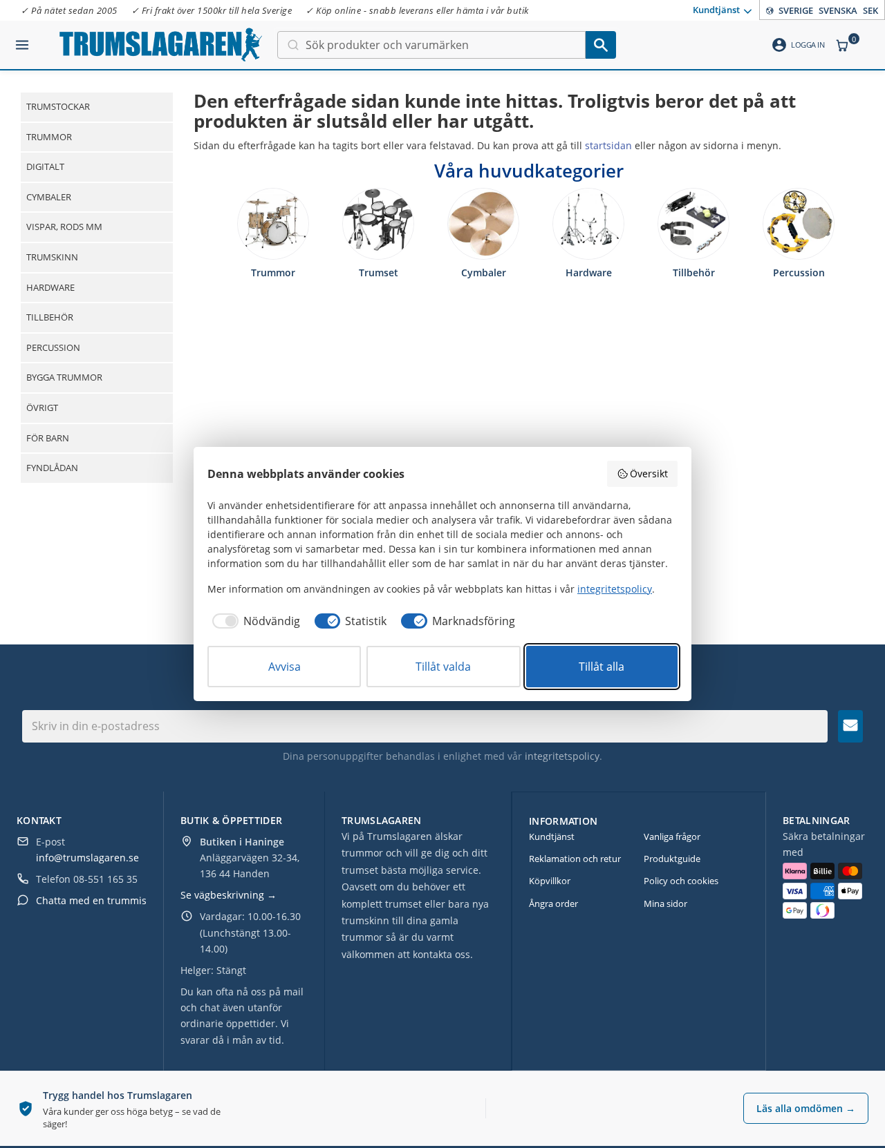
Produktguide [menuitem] (672, 858)
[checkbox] (253, 621)
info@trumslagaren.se (87, 857)
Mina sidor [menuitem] (665, 903)
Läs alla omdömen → (805, 1108)
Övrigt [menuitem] (42, 407)
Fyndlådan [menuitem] (52, 467)
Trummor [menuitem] (49, 137)
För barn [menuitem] (47, 438)
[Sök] (601, 45)
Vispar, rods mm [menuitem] (64, 226)
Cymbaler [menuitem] (48, 197)
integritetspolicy (562, 756)
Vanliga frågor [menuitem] (672, 836)
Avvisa (284, 666)
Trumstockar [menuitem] (58, 106)
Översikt (649, 473)
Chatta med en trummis (91, 900)
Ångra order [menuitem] (553, 903)
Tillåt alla (601, 666)
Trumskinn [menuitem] (52, 257)
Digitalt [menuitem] (45, 166)
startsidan (608, 145)
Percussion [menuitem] (53, 347)
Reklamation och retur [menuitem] (575, 858)
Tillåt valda (443, 666)
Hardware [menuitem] (50, 287)
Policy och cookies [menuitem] (681, 880)
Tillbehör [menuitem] (49, 317)
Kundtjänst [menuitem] (716, 9)
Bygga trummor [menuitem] (64, 377)
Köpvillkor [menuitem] (549, 880)
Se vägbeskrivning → (228, 894)
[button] (22, 39)
